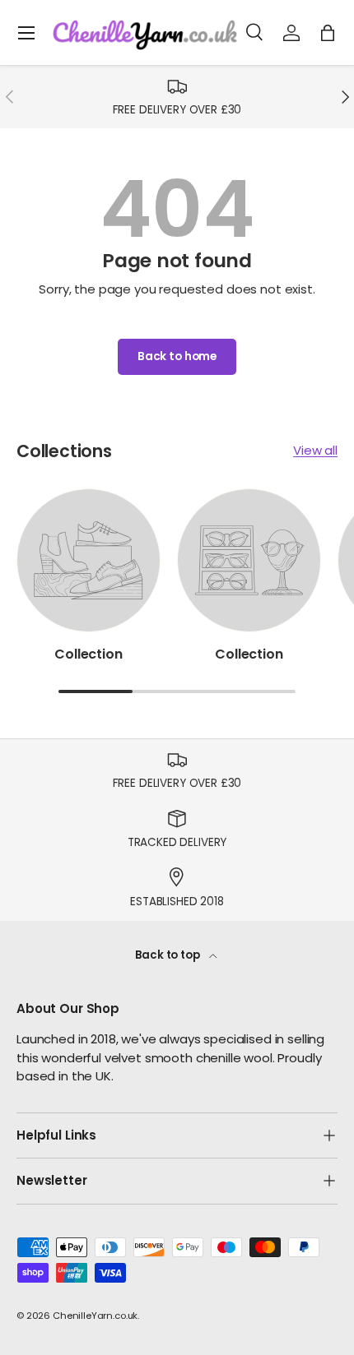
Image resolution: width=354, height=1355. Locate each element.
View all (315, 450)
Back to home (177, 356)
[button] (328, 33)
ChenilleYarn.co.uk (95, 1315)
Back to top (168, 955)
